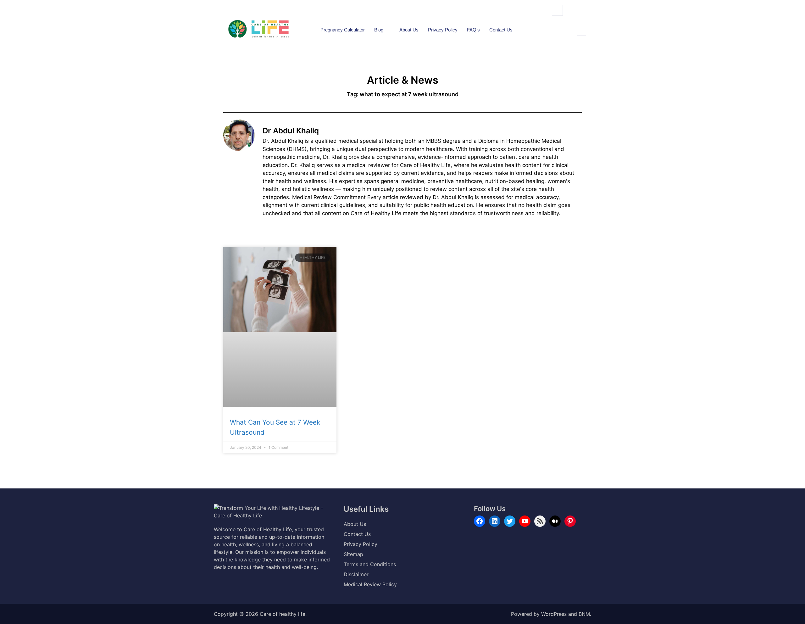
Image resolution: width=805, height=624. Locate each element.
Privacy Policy (443, 29)
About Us (409, 29)
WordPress (554, 614)
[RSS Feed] (540, 521)
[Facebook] (479, 521)
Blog (378, 29)
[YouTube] (524, 521)
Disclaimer (356, 574)
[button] (557, 10)
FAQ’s (473, 29)
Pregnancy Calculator (342, 29)
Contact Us (501, 29)
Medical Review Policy (370, 584)
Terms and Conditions (370, 564)
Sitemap (353, 554)
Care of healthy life (282, 614)
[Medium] (555, 521)
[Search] (563, 37)
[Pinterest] (570, 521)
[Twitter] (509, 521)
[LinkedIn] (494, 521)
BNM (584, 614)
